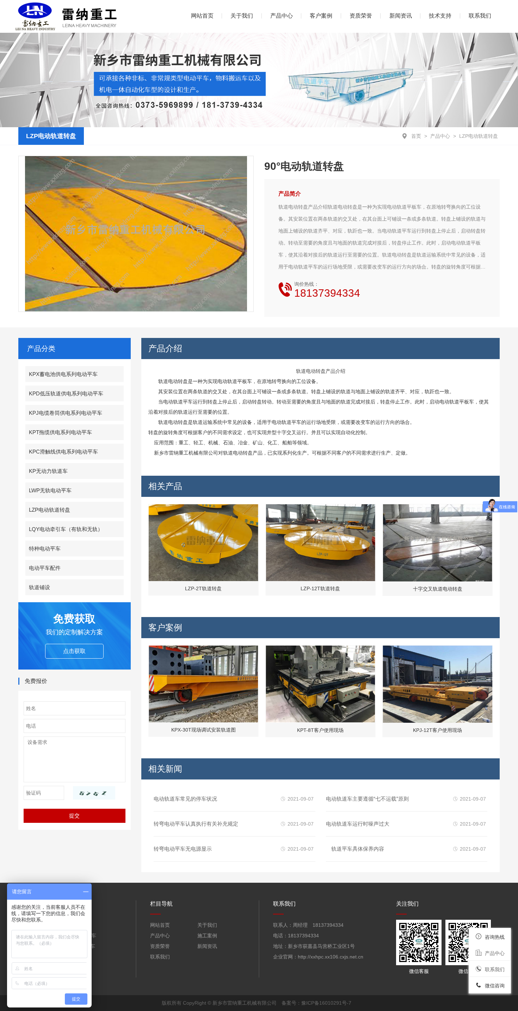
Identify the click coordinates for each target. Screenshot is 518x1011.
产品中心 (440, 136)
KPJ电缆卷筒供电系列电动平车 (65, 413)
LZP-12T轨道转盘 (320, 589)
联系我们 (480, 16)
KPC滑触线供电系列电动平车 (63, 452)
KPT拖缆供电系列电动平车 (60, 432)
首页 (416, 136)
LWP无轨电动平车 (50, 490)
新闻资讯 (400, 16)
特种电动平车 (45, 548)
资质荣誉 (361, 16)
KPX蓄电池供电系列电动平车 (63, 374)
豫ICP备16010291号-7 (326, 1003)
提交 (74, 816)
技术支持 (440, 16)
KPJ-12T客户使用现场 (437, 730)
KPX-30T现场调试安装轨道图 (203, 730)
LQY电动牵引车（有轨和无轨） (66, 529)
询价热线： (327, 290)
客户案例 (321, 16)
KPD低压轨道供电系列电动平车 (66, 393)
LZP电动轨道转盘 (478, 136)
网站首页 (160, 925)
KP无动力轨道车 (48, 471)
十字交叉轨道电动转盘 (437, 589)
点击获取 (74, 651)
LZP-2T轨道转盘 (203, 589)
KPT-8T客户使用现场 (320, 730)
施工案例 (207, 935)
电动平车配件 (45, 568)
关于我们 (241, 16)
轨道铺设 (39, 587)
